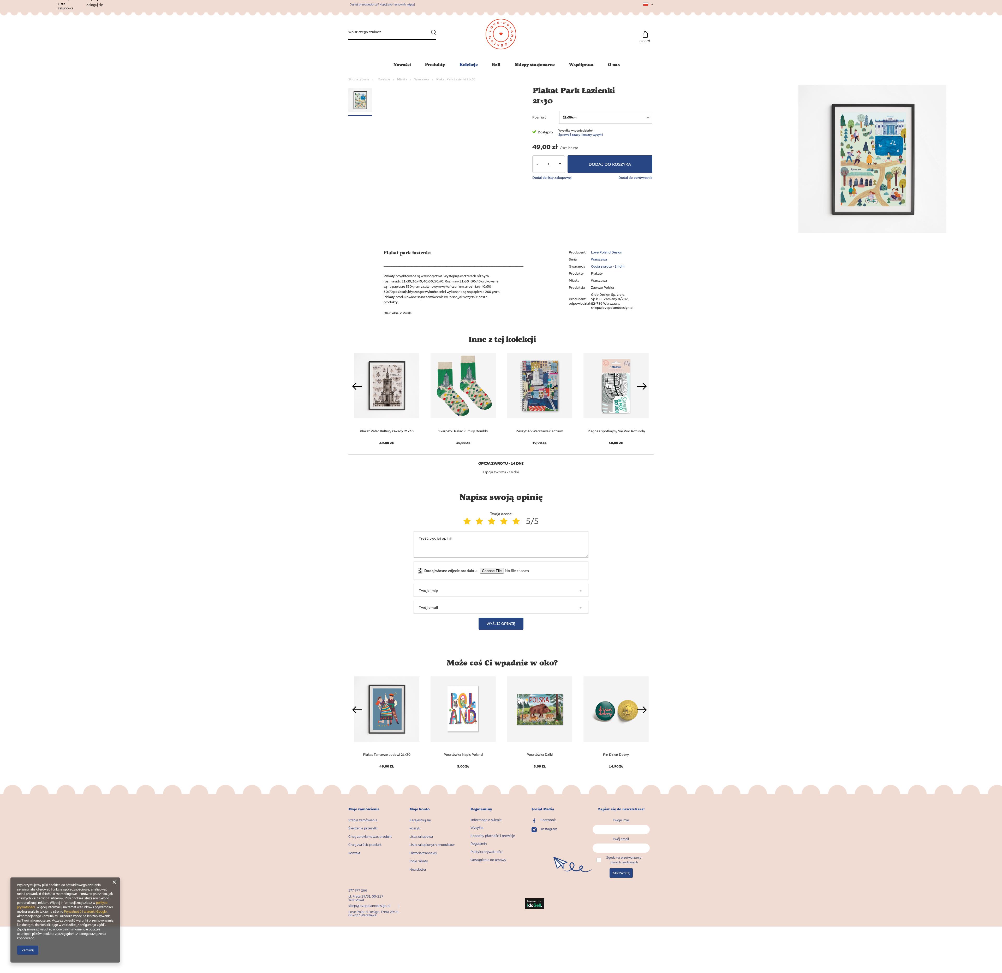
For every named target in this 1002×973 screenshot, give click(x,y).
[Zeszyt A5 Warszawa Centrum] (539, 385)
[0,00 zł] (645, 32)
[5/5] (517, 521)
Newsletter (417, 869)
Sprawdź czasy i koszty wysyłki (580, 135)
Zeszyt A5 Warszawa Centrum (539, 431)
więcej (411, 4)
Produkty (435, 64)
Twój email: (621, 839)
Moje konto (419, 809)
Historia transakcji (423, 853)
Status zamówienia (362, 820)
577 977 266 (357, 890)
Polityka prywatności (486, 852)
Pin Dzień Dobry (616, 754)
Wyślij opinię (501, 623)
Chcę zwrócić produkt (364, 845)
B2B (496, 64)
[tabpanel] (463, 396)
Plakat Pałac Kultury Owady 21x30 (387, 431)
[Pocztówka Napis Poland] (463, 709)
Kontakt (354, 853)
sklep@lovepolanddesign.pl (369, 906)
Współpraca (581, 64)
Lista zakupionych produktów (432, 845)
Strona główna (358, 79)
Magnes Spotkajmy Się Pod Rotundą (616, 431)
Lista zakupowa (421, 837)
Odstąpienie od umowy (488, 860)
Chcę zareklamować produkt (370, 837)
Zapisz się (621, 873)
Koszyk (414, 828)
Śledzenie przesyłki (363, 828)
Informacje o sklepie (486, 820)
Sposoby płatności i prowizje (492, 836)
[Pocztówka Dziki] (539, 709)
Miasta (402, 79)
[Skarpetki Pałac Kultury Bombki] (463, 385)
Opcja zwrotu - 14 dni (607, 266)
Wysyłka (476, 828)
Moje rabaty (418, 861)
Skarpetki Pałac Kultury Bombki (463, 431)
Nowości (402, 64)
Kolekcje (469, 64)
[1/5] (468, 521)
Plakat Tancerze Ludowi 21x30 (386, 754)
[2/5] (480, 521)
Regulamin (478, 844)
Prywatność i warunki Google (85, 911)
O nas (614, 64)
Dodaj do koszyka (610, 164)
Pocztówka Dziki (540, 754)
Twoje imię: (621, 820)
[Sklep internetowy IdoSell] (534, 904)
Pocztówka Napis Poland (463, 754)
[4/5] (505, 521)
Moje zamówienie (363, 809)
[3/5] (493, 521)
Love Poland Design (606, 252)
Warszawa (421, 79)
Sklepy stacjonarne (535, 64)
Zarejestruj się (420, 820)
